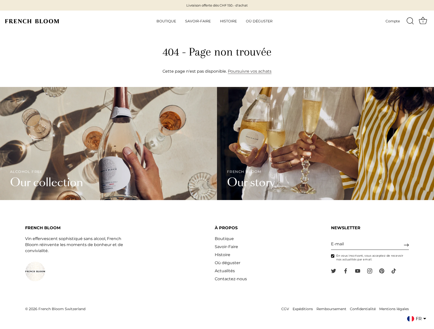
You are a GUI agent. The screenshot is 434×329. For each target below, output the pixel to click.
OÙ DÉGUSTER (259, 21)
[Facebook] (345, 270)
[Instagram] (369, 270)
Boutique (224, 238)
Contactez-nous (231, 278)
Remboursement (331, 309)
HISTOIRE (228, 21)
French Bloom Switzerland (61, 309)
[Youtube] (357, 270)
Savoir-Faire (226, 246)
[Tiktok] (393, 270)
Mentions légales (394, 309)
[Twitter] (333, 270)
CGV (285, 309)
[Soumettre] (406, 245)
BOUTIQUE (166, 21)
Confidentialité (363, 309)
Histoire (222, 254)
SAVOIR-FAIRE (198, 21)
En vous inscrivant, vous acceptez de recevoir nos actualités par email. (369, 257)
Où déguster (227, 262)
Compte (393, 21)
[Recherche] (410, 21)
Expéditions (303, 309)
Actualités (225, 270)
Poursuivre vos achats (250, 71)
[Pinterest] (381, 270)
